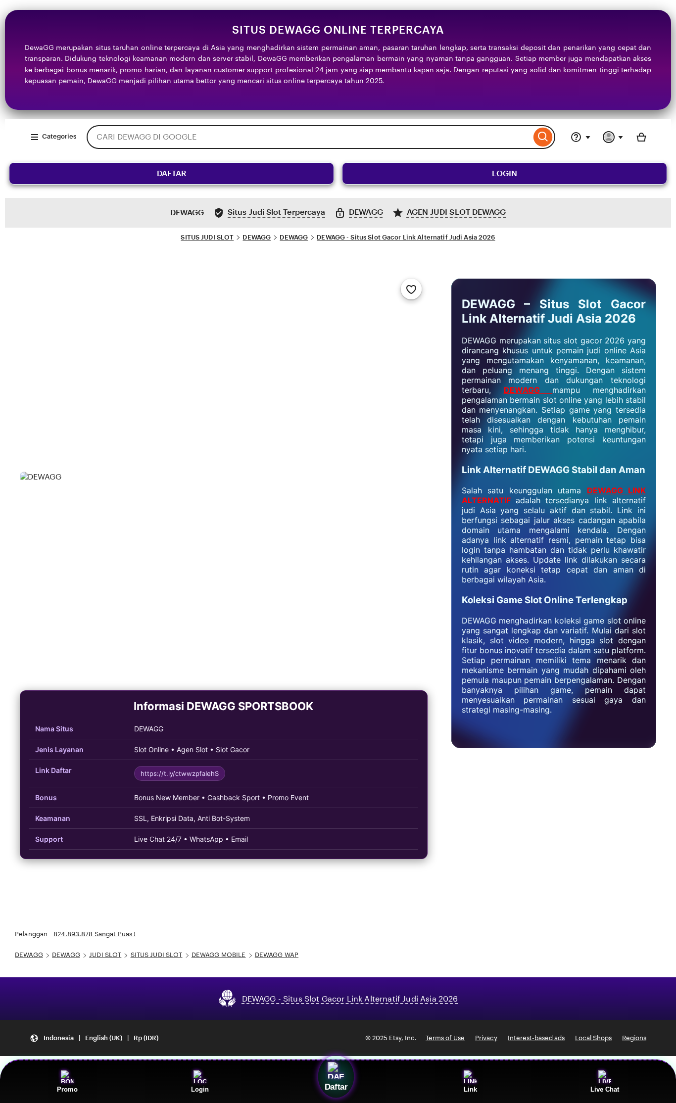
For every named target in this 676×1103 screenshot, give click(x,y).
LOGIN (504, 173)
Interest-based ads (536, 1038)
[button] (94, 1038)
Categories (59, 136)
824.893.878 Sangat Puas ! (94, 934)
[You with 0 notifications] (613, 137)
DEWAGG (256, 237)
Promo (67, 1089)
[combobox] (309, 137)
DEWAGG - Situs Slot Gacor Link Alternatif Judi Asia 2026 (406, 237)
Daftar (336, 1087)
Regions (634, 1038)
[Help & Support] (580, 137)
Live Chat (604, 1089)
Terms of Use (445, 1038)
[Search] (543, 137)
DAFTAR (172, 173)
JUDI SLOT (105, 955)
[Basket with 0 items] (641, 137)
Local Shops (593, 1038)
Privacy (486, 1038)
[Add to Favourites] (411, 289)
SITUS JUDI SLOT (207, 237)
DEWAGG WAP (276, 955)
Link (470, 1089)
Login (200, 1089)
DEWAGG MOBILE (219, 955)
